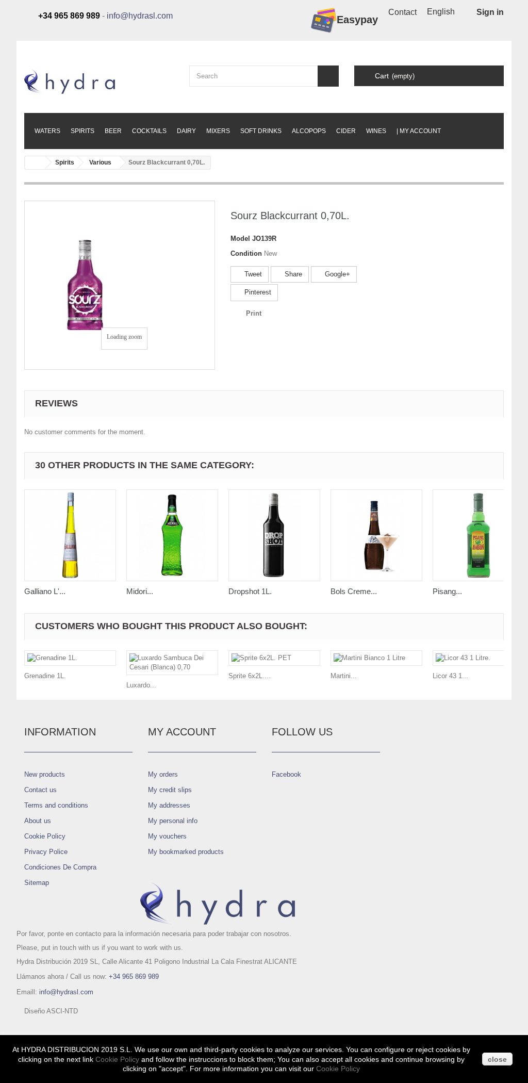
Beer (113, 131)
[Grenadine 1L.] (70, 658)
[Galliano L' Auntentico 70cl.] (70, 535)
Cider (346, 131)
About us (37, 821)
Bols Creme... (354, 591)
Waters (47, 131)
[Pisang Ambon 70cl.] (478, 535)
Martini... (344, 676)
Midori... (139, 591)
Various (100, 162)
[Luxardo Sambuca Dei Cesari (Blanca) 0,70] (172, 662)
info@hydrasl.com (140, 15)
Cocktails (149, 131)
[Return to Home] (35, 162)
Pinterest (256, 292)
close (497, 1059)
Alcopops (309, 131)
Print (253, 313)
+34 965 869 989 (134, 976)
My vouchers (167, 836)
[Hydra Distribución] (99, 81)
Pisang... (447, 591)
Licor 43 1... (450, 676)
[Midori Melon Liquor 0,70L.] (172, 535)
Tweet (252, 274)
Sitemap (36, 883)
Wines (376, 131)
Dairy (186, 131)
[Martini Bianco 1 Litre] (376, 658)
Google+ (336, 274)
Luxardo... (141, 685)
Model (240, 238)
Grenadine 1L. (45, 676)
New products (44, 774)
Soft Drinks (261, 131)
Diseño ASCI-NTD (51, 1011)
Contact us (40, 790)
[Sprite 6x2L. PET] (274, 658)
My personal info (172, 821)
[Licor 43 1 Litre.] (478, 658)
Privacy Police (46, 852)
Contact (402, 12)
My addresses (169, 805)
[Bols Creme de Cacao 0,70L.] (376, 535)
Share (292, 274)
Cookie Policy (44, 836)
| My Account (419, 131)
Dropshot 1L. (250, 591)
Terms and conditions (56, 805)
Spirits (82, 131)
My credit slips (170, 790)
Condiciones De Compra (60, 867)
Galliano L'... (44, 591)
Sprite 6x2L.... (249, 676)
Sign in (490, 12)
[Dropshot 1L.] (274, 535)
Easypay (357, 19)
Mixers (218, 131)
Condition (246, 253)
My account (182, 731)
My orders (163, 774)
